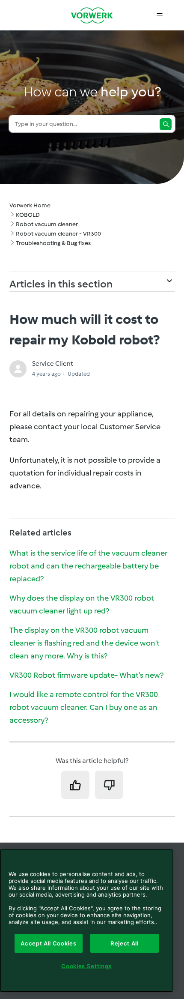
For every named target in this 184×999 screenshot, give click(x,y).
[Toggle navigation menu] (160, 15)
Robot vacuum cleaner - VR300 (58, 233)
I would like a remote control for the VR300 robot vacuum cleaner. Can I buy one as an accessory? (83, 707)
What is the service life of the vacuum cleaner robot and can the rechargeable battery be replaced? (88, 565)
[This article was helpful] (75, 785)
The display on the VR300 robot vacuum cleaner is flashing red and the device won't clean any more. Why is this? (84, 643)
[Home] (92, 15)
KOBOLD (28, 214)
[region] (86, 920)
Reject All (124, 943)
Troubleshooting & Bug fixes (53, 243)
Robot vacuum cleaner (47, 224)
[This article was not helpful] (109, 785)
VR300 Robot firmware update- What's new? (86, 675)
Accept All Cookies (48, 943)
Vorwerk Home (29, 205)
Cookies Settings (86, 966)
